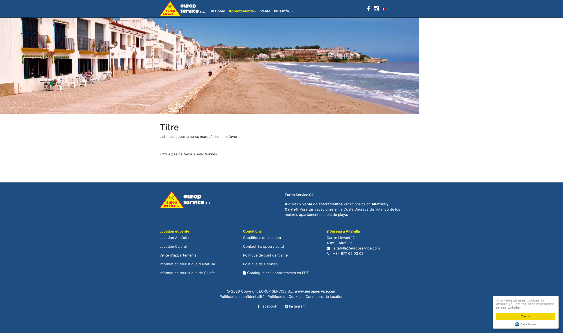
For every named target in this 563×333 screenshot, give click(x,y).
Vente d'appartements (177, 255)
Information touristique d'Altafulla (187, 264)
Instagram (296, 306)
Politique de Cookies (260, 264)
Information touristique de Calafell (187, 273)
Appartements (241, 11)
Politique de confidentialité (265, 255)
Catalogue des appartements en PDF (277, 273)
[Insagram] (376, 8)
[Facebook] (369, 8)
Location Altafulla (174, 237)
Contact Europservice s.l (263, 246)
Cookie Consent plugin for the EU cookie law (526, 324)
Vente (265, 11)
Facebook (268, 306)
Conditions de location (262, 237)
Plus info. (282, 11)
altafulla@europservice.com (357, 248)
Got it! (526, 316)
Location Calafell (173, 246)
